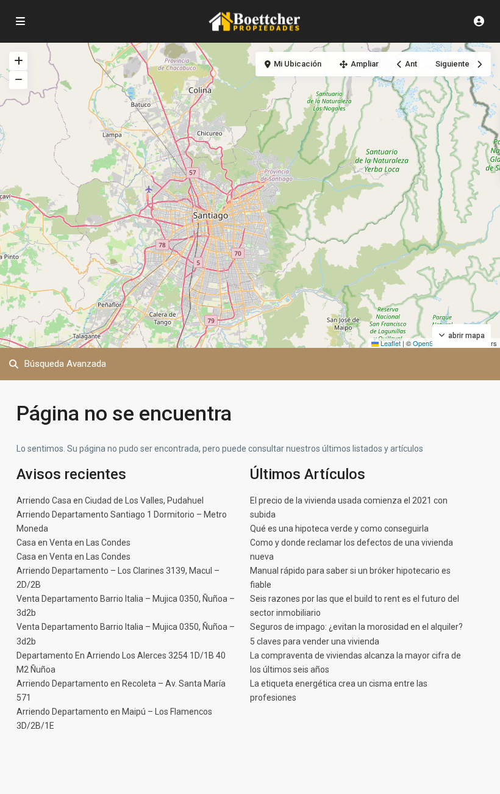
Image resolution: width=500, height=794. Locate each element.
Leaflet (390, 343)
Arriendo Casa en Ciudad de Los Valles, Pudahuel (110, 500)
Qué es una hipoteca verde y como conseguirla (339, 528)
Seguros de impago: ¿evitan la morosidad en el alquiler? (356, 627)
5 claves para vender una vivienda (314, 641)
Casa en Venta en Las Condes (73, 542)
